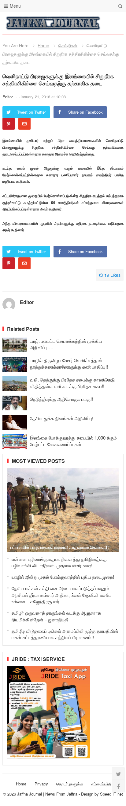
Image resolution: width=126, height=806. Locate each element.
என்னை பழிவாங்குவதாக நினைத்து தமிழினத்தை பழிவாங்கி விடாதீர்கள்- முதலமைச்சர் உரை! (59, 562)
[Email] (24, 124)
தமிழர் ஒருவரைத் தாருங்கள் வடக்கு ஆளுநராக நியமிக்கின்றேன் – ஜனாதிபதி (56, 616)
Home (43, 45)
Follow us (94, 23)
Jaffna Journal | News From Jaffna (47, 794)
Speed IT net (111, 794)
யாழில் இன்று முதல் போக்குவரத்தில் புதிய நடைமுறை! (63, 576)
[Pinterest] (8, 124)
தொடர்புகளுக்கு (69, 784)
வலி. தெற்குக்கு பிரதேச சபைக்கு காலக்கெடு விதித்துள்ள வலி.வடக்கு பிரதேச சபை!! (72, 382)
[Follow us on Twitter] (118, 774)
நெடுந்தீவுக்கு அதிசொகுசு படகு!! (61, 399)
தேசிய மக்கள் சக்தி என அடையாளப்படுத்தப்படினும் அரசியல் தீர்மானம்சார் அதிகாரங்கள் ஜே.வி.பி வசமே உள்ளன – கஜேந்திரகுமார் (62, 595)
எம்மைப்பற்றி (101, 784)
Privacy (41, 784)
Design (87, 794)
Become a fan (114, 23)
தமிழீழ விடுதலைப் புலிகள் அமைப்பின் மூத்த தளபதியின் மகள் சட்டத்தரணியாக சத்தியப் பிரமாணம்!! (65, 634)
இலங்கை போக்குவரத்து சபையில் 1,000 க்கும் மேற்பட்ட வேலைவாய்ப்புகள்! (73, 440)
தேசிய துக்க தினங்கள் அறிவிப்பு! (61, 418)
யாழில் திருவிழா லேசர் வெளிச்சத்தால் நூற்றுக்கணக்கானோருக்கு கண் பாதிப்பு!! (69, 363)
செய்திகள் (67, 45)
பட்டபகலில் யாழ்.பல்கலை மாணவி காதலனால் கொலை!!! (59, 547)
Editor (8, 97)
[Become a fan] (118, 786)
